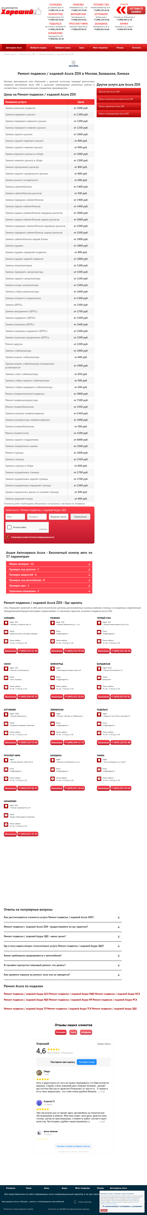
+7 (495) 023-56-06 (124, 29)
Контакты (136, 47)
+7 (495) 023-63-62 (78, 20)
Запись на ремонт (128, 10)
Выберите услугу (62, 47)
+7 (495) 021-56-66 (101, 29)
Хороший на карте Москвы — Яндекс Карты (73, 1151)
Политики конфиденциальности (41, 537)
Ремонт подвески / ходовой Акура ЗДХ (114, 1008)
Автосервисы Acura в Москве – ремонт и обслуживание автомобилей (33, 1201)
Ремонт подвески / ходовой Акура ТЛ (25, 1008)
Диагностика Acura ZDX (109, 91)
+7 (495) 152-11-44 (56, 10)
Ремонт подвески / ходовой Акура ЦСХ (26, 993)
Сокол (124, 4)
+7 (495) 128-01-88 (56, 29)
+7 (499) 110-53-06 (101, 20)
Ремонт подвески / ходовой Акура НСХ (117, 993)
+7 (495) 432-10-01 (56, 20)
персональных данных (117, 1202)
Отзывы (120, 47)
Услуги (29, 1188)
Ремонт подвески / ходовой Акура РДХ (26, 999)
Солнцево (55, 4)
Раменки (78, 4)
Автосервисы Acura (118, 1188)
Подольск (55, 23)
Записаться (10, 650)
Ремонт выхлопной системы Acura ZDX (116, 99)
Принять (104, 1210)
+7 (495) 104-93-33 (27, 696)
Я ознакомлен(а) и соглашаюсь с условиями (122, 1206)
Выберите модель (38, 47)
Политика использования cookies (18, 1209)
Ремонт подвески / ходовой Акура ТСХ (69, 1008)
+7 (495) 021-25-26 (56, 39)
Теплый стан (101, 4)
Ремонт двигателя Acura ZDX (111, 106)
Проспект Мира (78, 23)
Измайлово (55, 33)
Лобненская (56, 709)
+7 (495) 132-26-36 (101, 10)
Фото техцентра (100, 47)
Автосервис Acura (14, 47)
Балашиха (101, 23)
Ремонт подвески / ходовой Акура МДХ (72, 993)
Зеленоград (55, 14)
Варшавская (78, 14)
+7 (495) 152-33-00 (78, 10)
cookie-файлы (129, 1199)
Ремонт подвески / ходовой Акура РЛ (70, 999)
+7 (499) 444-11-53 (124, 20)
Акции (64, 1188)
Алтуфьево (101, 14)
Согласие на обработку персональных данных (68, 1209)
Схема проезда (84, 1202)
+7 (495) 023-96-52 (78, 29)
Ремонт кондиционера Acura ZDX (114, 113)
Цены (81, 47)
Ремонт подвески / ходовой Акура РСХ (115, 999)
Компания (10, 1188)
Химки (124, 23)
